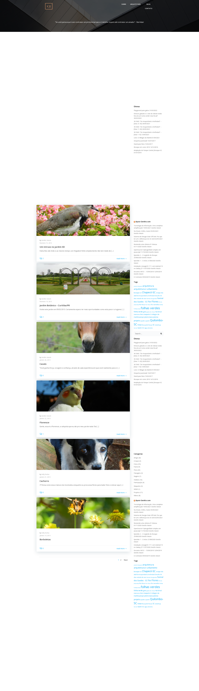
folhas (161, 304)
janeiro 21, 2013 (45, 477)
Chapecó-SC (149, 292)
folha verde (138, 312)
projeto (137, 320)
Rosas (150, 325)
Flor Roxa (147, 304)
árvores (150, 328)
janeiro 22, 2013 (45, 418)
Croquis (136, 461)
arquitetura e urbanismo (145, 289)
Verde (135, 328)
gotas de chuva (151, 312)
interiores (137, 314)
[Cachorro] (83, 454)
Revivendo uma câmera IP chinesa (145, 244)
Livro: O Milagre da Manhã (143, 138)
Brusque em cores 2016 (142, 147)
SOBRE (123, 4)
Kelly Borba (45, 474)
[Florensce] (83, 396)
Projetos (137, 492)
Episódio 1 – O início (140, 261)
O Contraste (138, 277)
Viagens (136, 476)
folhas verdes (150, 308)
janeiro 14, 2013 (45, 536)
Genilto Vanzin (46, 240)
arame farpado (138, 286)
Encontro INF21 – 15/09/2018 (144, 272)
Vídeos (136, 495)
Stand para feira (139, 144)
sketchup (158, 325)
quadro (142, 321)
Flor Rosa (142, 304)
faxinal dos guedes (152, 298)
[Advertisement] (148, 72)
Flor (149, 301)
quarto (147, 321)
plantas (155, 317)
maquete (147, 314)
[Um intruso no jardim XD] (83, 220)
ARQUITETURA (135, 4)
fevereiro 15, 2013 (46, 243)
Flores (155, 301)
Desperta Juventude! (140, 141)
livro (141, 314)
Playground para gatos (141, 110)
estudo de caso (141, 298)
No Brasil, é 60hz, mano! (142, 231)
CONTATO (148, 8)
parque (141, 317)
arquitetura (148, 285)
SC (154, 325)
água (145, 328)
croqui (158, 293)
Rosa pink (145, 325)
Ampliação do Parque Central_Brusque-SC (148, 150)
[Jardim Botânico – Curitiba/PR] (83, 279)
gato (144, 312)
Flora (135, 470)
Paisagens (137, 473)
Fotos (136, 464)
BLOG (148, 4)
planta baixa (148, 317)
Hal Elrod (158, 312)
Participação (138, 482)
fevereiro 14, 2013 (46, 301)
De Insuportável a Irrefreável (146, 296)
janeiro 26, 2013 (45, 360)
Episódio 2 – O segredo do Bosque (145, 255)
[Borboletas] (83, 513)
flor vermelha (155, 304)
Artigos (136, 458)
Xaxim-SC (141, 328)
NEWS (136, 489)
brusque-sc (138, 293)
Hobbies (136, 480)
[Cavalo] (83, 337)
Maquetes (137, 486)
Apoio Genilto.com (143, 221)
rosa (139, 324)
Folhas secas (137, 309)
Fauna (136, 467)
